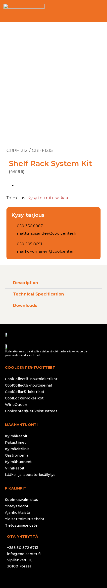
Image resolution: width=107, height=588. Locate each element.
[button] (97, 11)
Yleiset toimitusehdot (24, 519)
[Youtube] (54, 579)
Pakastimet (15, 442)
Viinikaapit (14, 468)
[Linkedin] (40, 579)
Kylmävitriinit (17, 449)
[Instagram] (27, 579)
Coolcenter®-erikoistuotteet (31, 411)
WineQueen (16, 404)
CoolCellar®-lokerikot (24, 392)
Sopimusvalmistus (21, 499)
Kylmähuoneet (18, 462)
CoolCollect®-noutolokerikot (31, 379)
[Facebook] (13, 579)
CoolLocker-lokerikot (24, 398)
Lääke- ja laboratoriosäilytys (30, 474)
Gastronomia (16, 455)
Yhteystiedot (16, 506)
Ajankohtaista (17, 512)
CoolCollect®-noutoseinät (28, 385)
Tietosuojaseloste (21, 525)
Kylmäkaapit (16, 436)
